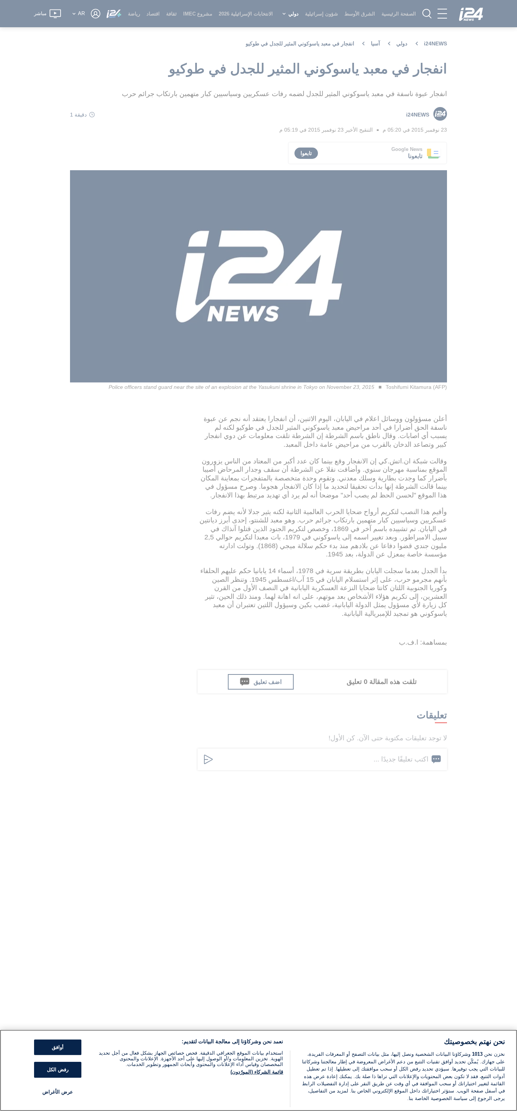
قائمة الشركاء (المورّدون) (256, 1072)
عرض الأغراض (57, 1092)
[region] (258, 1070)
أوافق (58, 1047)
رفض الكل (58, 1069)
